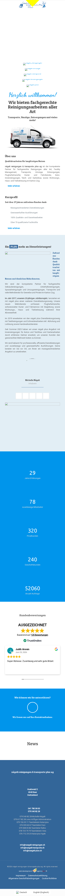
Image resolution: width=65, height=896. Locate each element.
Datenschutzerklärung (37, 875)
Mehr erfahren (14, 186)
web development (25, 871)
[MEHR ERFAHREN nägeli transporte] (32, 75)
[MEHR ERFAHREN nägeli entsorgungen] (32, 80)
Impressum (21, 875)
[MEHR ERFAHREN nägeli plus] (32, 86)
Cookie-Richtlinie (49, 878)
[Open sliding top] (32, 3)
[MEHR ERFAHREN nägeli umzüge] (32, 69)
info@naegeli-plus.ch (32, 850)
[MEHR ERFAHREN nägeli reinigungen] (32, 64)
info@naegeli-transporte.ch (32, 848)
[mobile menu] (60, 4)
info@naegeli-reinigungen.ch (32, 845)
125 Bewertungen (39, 635)
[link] (32, 425)
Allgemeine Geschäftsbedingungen (23, 878)
